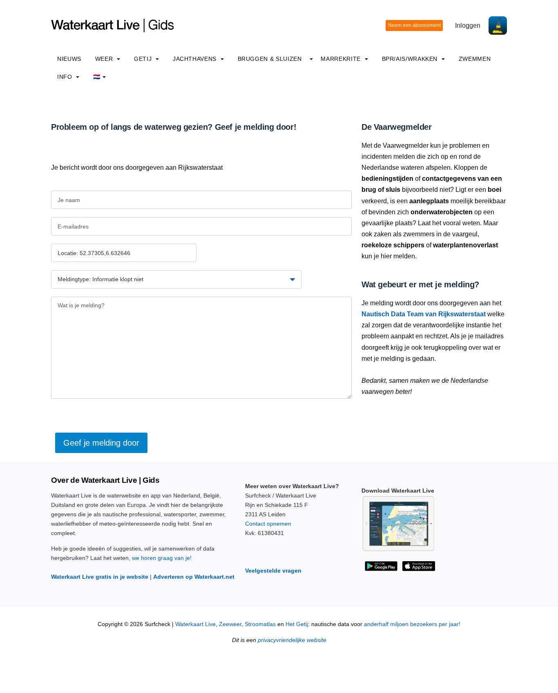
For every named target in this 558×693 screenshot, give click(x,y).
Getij (144, 59)
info (65, 76)
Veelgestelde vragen (273, 570)
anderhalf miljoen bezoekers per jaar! (412, 624)
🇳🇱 (96, 76)
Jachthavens (196, 59)
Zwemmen (475, 59)
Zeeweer (230, 624)
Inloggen (467, 25)
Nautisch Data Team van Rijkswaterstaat (424, 314)
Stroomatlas (260, 624)
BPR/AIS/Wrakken (411, 59)
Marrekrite (341, 59)
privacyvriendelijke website (292, 640)
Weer (105, 59)
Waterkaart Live (195, 624)
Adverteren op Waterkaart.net (193, 576)
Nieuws (69, 59)
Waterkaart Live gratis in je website (99, 576)
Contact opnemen (268, 523)
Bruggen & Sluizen (270, 59)
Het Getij (297, 624)
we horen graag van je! (162, 558)
